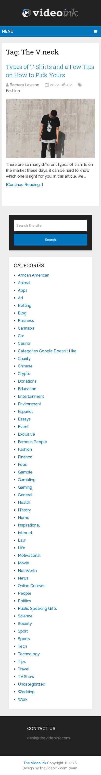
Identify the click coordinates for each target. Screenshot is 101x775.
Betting (24, 305)
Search (50, 240)
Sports (24, 638)
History (24, 510)
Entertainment (31, 396)
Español (25, 411)
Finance (25, 457)
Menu (7, 31)
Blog (22, 313)
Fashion (13, 90)
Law (22, 540)
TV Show (26, 676)
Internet (25, 532)
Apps (22, 290)
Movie (23, 563)
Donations (27, 381)
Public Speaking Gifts (37, 608)
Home (23, 517)
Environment (29, 404)
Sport (23, 631)
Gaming (25, 487)
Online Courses (31, 585)
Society (25, 623)
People (24, 593)
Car (21, 336)
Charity (24, 358)
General (25, 495)
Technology (29, 654)
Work (22, 699)
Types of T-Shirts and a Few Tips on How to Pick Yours (50, 71)
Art (20, 298)
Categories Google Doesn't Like (47, 351)
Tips (22, 661)
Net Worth (27, 570)
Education (27, 389)
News (23, 578)
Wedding (26, 691)
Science (25, 616)
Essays (24, 419)
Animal (24, 282)
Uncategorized (31, 684)
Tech (22, 646)
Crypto (24, 373)
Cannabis (26, 328)
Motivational (29, 555)
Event (23, 426)
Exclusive (26, 434)
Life (21, 548)
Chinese (25, 366)
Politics (24, 601)
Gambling (27, 479)
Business (26, 320)
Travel (23, 669)
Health (24, 502)
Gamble (25, 472)
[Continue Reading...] (24, 184)
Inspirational (29, 525)
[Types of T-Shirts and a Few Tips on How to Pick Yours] (50, 128)
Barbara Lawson (24, 85)
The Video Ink (34, 763)
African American (33, 275)
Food (22, 464)
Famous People (32, 442)
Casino (24, 343)
